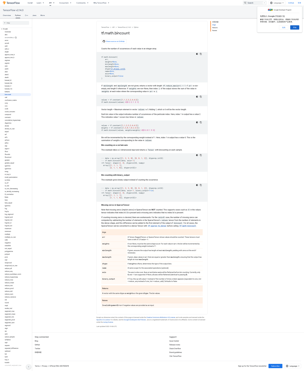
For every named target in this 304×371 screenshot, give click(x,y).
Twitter (37, 348)
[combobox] (255, 3)
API (50, 3)
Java (34, 15)
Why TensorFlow (99, 3)
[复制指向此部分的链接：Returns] (110, 288)
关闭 (283, 27)
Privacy (44, 366)
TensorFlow (105, 27)
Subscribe (275, 366)
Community (81, 3)
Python (18, 15)
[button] (15, 29)
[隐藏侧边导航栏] (28, 366)
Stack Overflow (175, 348)
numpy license (108, 322)
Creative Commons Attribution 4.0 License (161, 317)
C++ (26, 15)
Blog (36, 341)
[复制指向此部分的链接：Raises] (110, 300)
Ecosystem (64, 3)
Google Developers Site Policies (135, 320)
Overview (7, 15)
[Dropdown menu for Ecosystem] (71, 3)
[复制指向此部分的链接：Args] (108, 232)
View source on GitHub (115, 41)
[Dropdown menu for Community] (88, 3)
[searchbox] (16, 23)
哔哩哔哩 (38, 352)
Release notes (174, 345)
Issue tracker (174, 341)
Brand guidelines (175, 352)
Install (30, 3)
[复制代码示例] (201, 54)
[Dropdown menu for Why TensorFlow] (109, 3)
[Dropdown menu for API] (54, 3)
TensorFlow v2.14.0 (13, 10)
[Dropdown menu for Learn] (44, 3)
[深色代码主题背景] (197, 54)
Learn (39, 3)
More (42, 15)
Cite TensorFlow (175, 356)
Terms (37, 366)
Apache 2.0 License (103, 320)
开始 (294, 27)
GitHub (291, 3)
